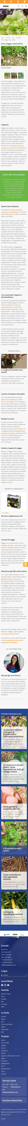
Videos (3, 1027)
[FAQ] (24, 1)
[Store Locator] (17, 1)
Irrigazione (4, 1050)
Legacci (3, 1058)
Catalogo (3, 999)
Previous (2, 55)
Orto (13, 37)
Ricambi (3, 1074)
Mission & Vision (6, 994)
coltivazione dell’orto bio (10, 634)
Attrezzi (3, 1053)
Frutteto (3, 1016)
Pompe (3, 1048)
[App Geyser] (11, 1)
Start (2, 37)
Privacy (3, 1119)
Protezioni (4, 1061)
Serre (2, 1066)
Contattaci (4, 1004)
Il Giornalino (4, 1029)
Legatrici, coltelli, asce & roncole (10, 1056)
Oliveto (3, 1019)
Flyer (2, 1032)
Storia (3, 996)
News (2, 1007)
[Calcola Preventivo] (4, 1)
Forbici (3, 1040)
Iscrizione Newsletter (12, 1100)
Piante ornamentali (6, 1024)
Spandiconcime (5, 1069)
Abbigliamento (5, 1063)
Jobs (2, 1001)
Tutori (3, 1071)
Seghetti (3, 1045)
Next (25, 55)
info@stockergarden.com (8, 965)
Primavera (18, 37)
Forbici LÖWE (5, 1043)
